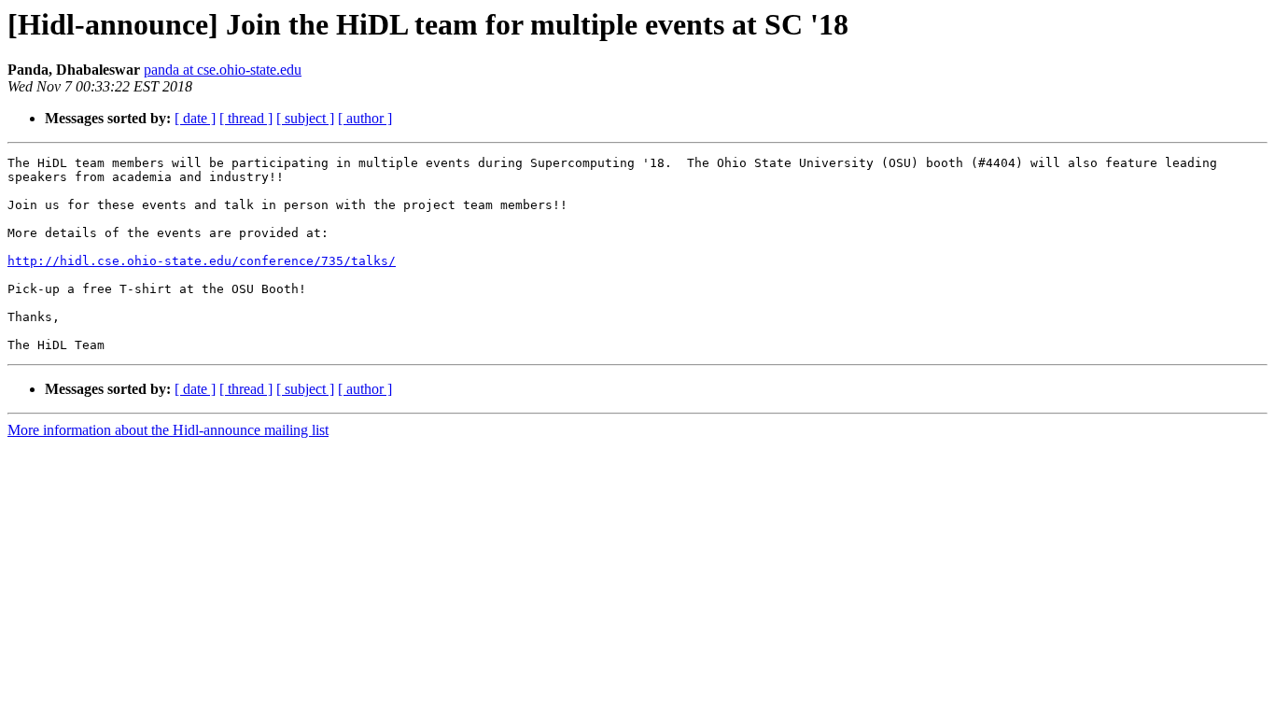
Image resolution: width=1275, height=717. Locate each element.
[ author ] (365, 118)
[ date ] (195, 118)
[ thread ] (246, 118)
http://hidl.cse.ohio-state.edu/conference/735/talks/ (201, 261)
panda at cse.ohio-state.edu (222, 69)
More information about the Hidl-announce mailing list (168, 430)
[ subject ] (305, 118)
